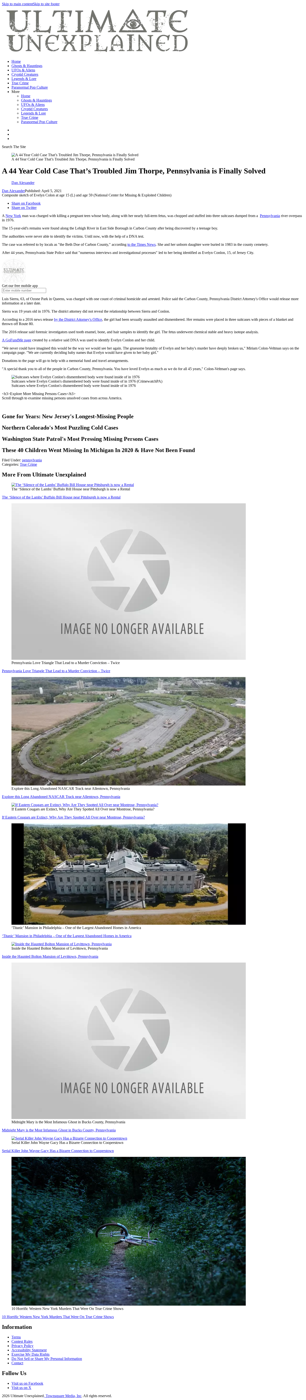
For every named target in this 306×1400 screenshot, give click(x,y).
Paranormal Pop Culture (29, 87)
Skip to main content (17, 4)
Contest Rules (22, 1341)
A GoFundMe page (16, 340)
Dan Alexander (13, 191)
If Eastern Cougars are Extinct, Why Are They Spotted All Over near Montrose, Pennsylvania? (73, 817)
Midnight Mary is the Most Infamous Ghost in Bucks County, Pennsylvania (59, 1130)
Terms (16, 1337)
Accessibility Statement (29, 1350)
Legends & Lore (23, 79)
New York (13, 216)
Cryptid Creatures (24, 74)
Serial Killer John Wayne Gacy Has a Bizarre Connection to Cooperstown (58, 1151)
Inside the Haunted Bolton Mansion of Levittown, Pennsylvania (50, 956)
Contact (17, 1363)
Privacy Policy (22, 1346)
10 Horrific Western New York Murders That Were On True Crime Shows (58, 1317)
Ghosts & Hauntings (26, 66)
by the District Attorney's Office (78, 319)
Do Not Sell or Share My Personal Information (46, 1359)
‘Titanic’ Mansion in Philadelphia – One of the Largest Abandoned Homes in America (66, 936)
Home (16, 61)
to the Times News (141, 244)
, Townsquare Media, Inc (63, 1396)
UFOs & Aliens (23, 70)
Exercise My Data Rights (30, 1354)
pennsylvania (32, 460)
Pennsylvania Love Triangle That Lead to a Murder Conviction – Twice (56, 671)
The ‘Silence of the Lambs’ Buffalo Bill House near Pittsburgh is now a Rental (61, 497)
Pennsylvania (270, 216)
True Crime (20, 83)
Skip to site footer (46, 4)
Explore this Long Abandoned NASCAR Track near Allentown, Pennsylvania (61, 797)
